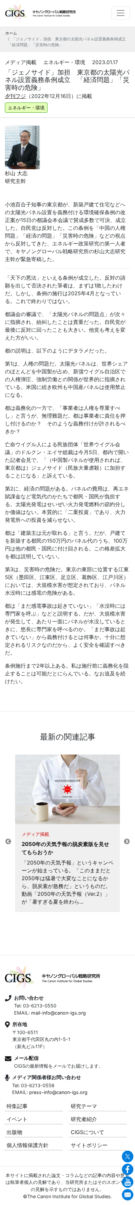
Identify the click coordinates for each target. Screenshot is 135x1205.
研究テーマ (84, 1106)
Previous (8, 841)
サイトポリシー (89, 1145)
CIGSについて (87, 1132)
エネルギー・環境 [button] (26, 107)
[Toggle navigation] (120, 13)
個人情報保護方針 (27, 1145)
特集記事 (17, 1106)
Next (127, 841)
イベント (17, 1119)
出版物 (14, 1132)
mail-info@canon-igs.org (58, 1013)
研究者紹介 (84, 1119)
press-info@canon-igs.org (58, 1092)
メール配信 (26, 1058)
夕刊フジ (15, 96)
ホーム (11, 33)
